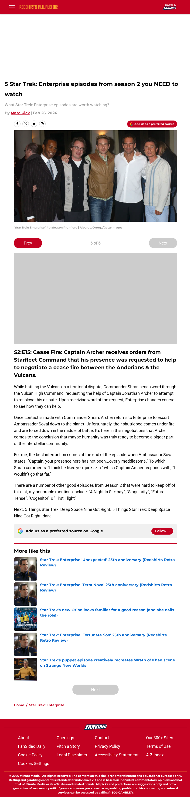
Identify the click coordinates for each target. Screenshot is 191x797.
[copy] (42, 124)
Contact (102, 737)
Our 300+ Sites (159, 737)
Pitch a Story (68, 746)
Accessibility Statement (117, 754)
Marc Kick (20, 113)
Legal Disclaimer (72, 754)
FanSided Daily (31, 746)
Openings (65, 737)
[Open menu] (12, 7)
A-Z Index (155, 754)
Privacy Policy (107, 746)
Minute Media (30, 775)
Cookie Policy (30, 754)
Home (19, 705)
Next (163, 243)
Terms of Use (158, 746)
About (23, 737)
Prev (28, 243)
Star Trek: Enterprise (46, 705)
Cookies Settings (33, 763)
